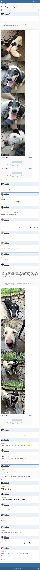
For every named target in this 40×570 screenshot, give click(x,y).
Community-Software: (20, 568)
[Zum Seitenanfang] (38, 568)
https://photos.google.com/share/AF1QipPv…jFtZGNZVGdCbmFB (18, 286)
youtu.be (29, 157)
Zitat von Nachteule (6, 456)
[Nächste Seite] (5, 10)
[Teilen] (38, 10)
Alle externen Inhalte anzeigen (16, 161)
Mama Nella (22, 19)
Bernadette (4, 8)
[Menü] (39, 1)
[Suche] (33, 1)
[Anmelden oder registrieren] (36, 1)
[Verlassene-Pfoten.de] (4, 1)
